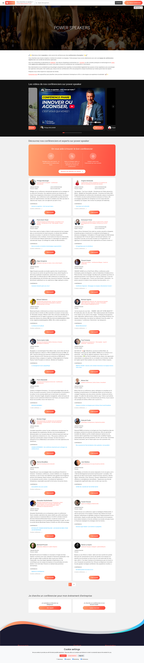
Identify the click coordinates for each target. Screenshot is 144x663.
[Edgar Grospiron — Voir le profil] (49, 276)
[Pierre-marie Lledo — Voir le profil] (49, 356)
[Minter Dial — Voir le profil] (94, 396)
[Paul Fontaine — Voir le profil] (94, 356)
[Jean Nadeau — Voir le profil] (94, 477)
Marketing (76, 659)
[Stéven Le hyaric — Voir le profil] (94, 561)
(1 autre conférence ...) (35, 407)
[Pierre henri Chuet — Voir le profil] (49, 237)
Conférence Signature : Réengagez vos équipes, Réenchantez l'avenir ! (94, 286)
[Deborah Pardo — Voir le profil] (94, 437)
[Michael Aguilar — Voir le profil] (94, 316)
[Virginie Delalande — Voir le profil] (94, 197)
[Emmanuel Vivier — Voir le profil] (94, 237)
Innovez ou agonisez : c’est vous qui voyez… (43, 206)
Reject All (81, 655)
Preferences (85, 659)
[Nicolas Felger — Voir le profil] (49, 437)
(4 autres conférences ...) (36, 573)
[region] (72, 110)
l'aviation (82, 62)
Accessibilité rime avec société (39, 486)
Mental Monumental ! (81, 325)
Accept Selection (72, 655)
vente (112, 62)
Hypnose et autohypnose (38, 571)
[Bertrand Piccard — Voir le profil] (49, 561)
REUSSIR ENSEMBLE (37, 405)
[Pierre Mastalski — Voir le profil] (49, 396)
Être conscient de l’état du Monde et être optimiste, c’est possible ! (93, 445)
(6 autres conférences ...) (80, 407)
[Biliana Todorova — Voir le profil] (49, 316)
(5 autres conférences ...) (80, 248)
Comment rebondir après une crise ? (41, 286)
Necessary (60, 659)
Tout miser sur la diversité (82, 206)
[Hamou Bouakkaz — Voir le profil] (49, 477)
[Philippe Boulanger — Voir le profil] (49, 197)
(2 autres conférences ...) (36, 248)
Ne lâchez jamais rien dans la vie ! (84, 569)
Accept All (63, 655)
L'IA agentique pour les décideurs (84, 246)
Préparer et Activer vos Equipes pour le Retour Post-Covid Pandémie (93, 405)
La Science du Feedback (38, 325)
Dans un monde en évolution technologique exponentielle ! (47, 246)
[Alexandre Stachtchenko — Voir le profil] (49, 518)
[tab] (64, 132)
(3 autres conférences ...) (36, 208)
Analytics (68, 659)
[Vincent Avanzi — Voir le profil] (94, 276)
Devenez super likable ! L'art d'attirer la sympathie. (89, 526)
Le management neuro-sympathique (41, 365)
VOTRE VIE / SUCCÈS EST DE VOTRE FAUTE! (87, 486)
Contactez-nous (32, 74)
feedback (53, 62)
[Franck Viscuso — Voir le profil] (94, 518)
